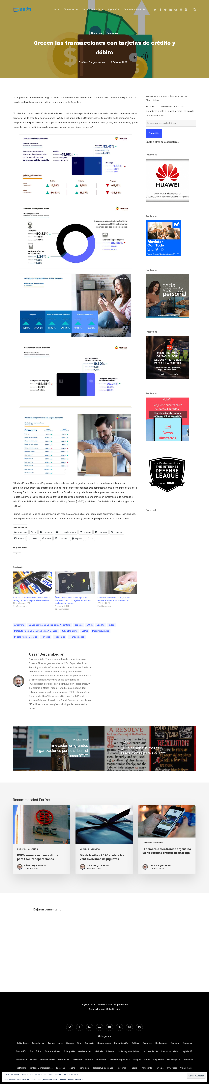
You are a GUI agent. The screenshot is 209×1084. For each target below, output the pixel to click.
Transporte (146, 1068)
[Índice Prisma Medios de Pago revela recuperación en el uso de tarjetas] (117, 582)
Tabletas (60, 1068)
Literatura (21, 1059)
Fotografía (69, 1051)
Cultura (135, 1043)
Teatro (71, 1068)
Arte (60, 1043)
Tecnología (83, 1068)
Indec (111, 625)
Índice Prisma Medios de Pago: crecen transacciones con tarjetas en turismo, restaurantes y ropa (73, 600)
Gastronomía (85, 1051)
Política (89, 1059)
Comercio (96, 33)
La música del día (169, 1051)
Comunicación (121, 1043)
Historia (99, 1051)
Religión (137, 1059)
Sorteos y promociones (41, 1068)
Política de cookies (75, 1079)
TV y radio (172, 1068)
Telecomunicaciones (103, 1068)
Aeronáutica (38, 1043)
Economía (112, 33)
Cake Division (113, 1009)
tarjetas (45, 637)
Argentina (19, 625)
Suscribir (154, 133)
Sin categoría (173, 1059)
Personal (77, 1059)
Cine (79, 1043)
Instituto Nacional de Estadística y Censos (35, 631)
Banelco (79, 625)
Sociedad (188, 1059)
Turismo (159, 1068)
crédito (100, 625)
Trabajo (133, 1068)
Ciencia (70, 1043)
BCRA (90, 625)
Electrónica (35, 1051)
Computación (104, 1043)
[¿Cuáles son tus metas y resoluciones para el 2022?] (150, 748)
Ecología (175, 1043)
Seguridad (158, 1059)
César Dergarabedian (93, 62)
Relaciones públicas (120, 1059)
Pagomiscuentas (100, 631)
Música (33, 1059)
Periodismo (64, 1059)
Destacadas (161, 1043)
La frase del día (150, 1051)
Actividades (23, 1043)
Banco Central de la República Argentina (49, 625)
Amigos (51, 1043)
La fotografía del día (128, 1051)
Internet (110, 1051)
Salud (147, 1059)
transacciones (76, 637)
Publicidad (101, 1059)
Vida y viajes (186, 1068)
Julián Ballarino (69, 631)
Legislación (187, 1051)
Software (21, 1068)
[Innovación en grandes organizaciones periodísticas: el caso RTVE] (58, 748)
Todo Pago (59, 637)
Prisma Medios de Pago (25, 637)
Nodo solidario (47, 1059)
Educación (21, 1051)
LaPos (85, 631)
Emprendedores (52, 1051)
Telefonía (121, 1068)
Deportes (147, 1043)
